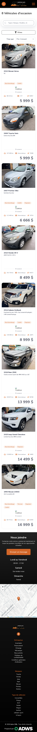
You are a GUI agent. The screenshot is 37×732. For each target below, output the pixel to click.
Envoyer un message (18, 552)
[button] (18, 599)
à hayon (18, 715)
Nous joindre (18, 653)
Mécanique (18, 650)
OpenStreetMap (19, 617)
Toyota (18, 674)
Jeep (18, 679)
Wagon (18, 708)
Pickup (18, 700)
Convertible (18, 698)
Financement (18, 646)
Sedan (18, 705)
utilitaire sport (18, 713)
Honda (18, 677)
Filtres (19, 32)
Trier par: (10, 39)
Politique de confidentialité (18, 656)
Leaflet (11, 617)
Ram (18, 682)
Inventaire (18, 643)
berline (18, 710)
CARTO (34, 617)
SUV (18, 703)
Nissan (18, 684)
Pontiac (18, 687)
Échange (18, 648)
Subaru (18, 689)
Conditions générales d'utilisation (18, 661)
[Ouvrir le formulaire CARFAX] (18, 88)
